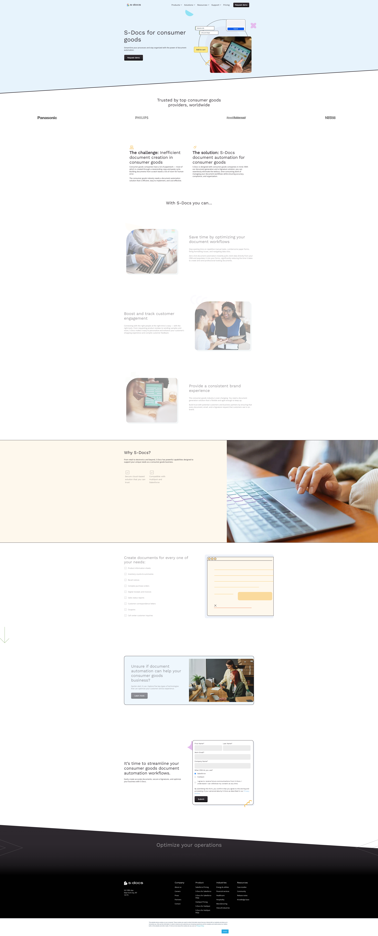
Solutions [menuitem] (188, 5)
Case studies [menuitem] (241, 887)
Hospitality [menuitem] (220, 900)
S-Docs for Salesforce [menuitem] (203, 891)
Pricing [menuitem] (226, 5)
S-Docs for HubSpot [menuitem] (202, 906)
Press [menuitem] (177, 895)
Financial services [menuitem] (222, 891)
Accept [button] (225, 931)
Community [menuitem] (241, 891)
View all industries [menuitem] (223, 908)
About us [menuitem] (178, 887)
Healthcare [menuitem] (220, 895)
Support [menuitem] (215, 5)
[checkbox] (223, 775)
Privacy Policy (200, 926)
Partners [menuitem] (178, 900)
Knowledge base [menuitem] (243, 900)
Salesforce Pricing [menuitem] (202, 887)
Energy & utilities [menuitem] (222, 887)
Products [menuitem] (175, 5)
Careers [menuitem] (178, 891)
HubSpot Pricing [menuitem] (201, 902)
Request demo (241, 5)
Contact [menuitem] (178, 904)
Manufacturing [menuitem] (221, 904)
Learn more (139, 695)
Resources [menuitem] (202, 5)
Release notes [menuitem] (242, 895)
